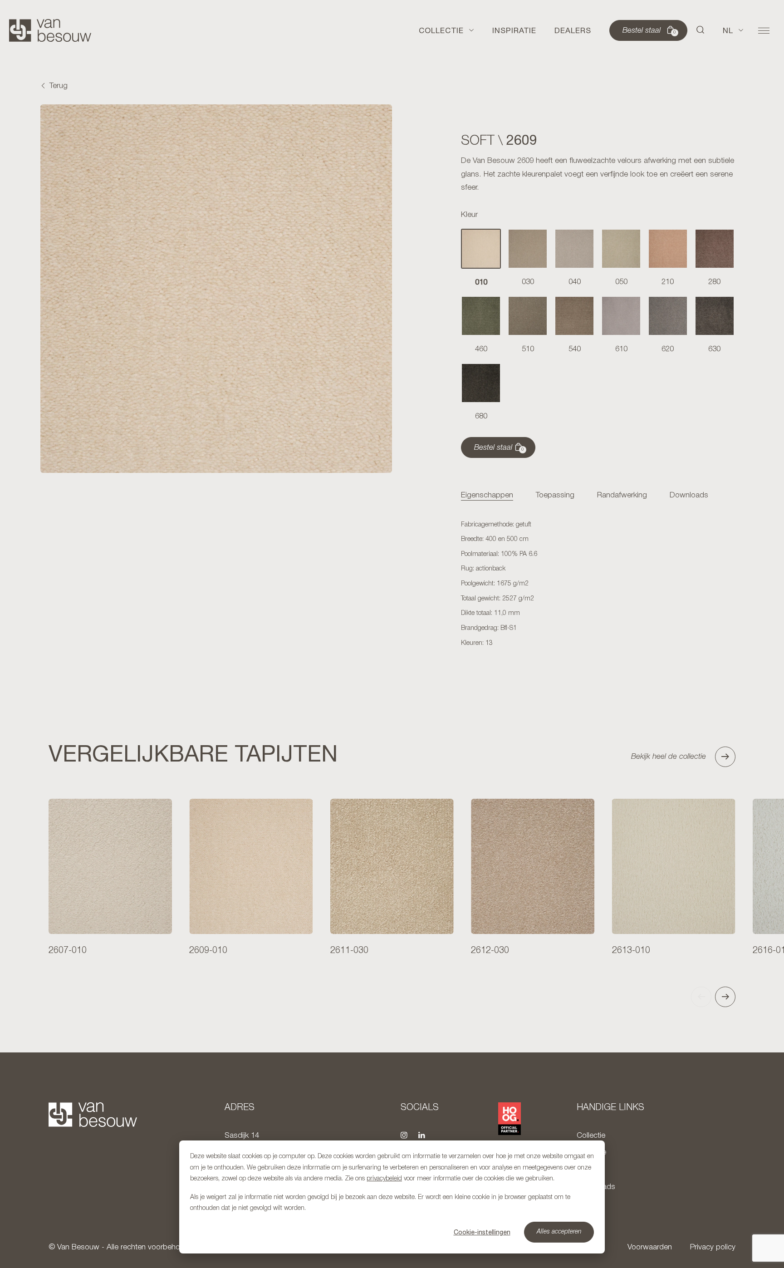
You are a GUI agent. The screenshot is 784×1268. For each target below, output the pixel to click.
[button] (700, 30)
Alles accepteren (559, 1232)
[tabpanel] (598, 584)
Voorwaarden (649, 1247)
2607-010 (68, 951)
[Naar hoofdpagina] (50, 30)
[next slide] (725, 997)
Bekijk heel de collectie (668, 756)
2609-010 (208, 951)
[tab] (487, 495)
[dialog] (392, 1196)
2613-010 (631, 951)
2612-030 (490, 951)
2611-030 (349, 951)
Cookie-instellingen (482, 1232)
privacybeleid (384, 1179)
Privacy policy (712, 1247)
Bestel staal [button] (649, 30)
